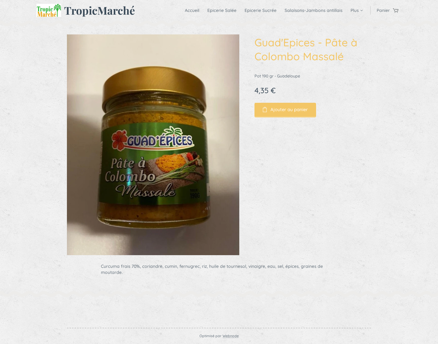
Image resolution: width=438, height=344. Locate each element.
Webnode (231, 336)
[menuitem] (193, 10)
